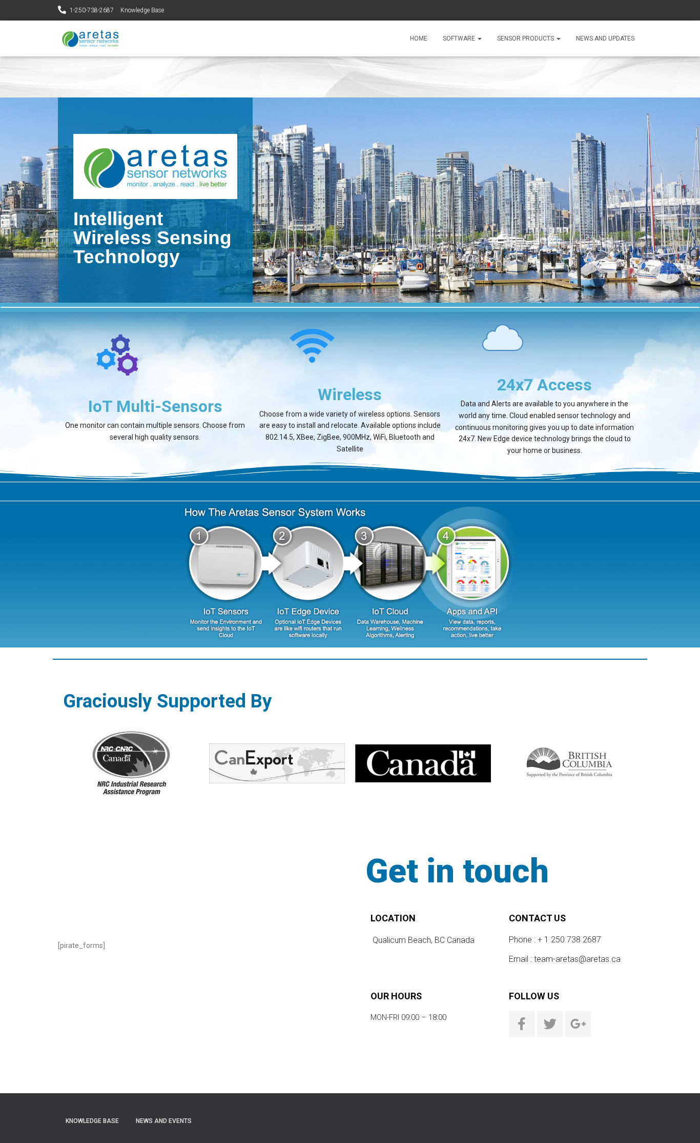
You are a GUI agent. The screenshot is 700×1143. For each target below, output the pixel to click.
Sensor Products (526, 38)
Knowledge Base (142, 10)
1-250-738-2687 (92, 10)
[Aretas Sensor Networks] (90, 38)
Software (460, 38)
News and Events (164, 1121)
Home (418, 38)
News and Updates (605, 38)
